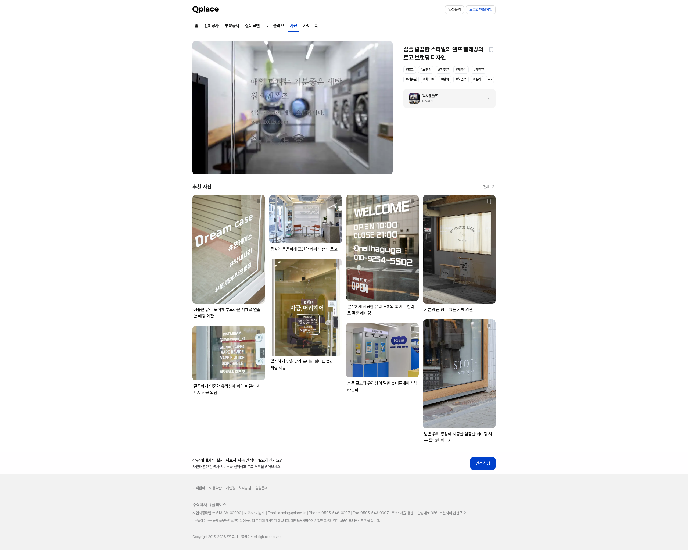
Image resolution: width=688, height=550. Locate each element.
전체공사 (211, 25)
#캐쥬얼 (478, 69)
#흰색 (445, 79)
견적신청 (483, 463)
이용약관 (215, 488)
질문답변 (252, 25)
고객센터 (198, 488)
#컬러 (477, 79)
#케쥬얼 (411, 79)
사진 (293, 25)
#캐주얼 (443, 69)
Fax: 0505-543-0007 (371, 513)
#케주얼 (461, 69)
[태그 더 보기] (490, 79)
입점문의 (454, 9)
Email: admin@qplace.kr (287, 513)
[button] (491, 49)
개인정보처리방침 (238, 488)
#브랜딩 (426, 69)
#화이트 (428, 79)
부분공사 (232, 25)
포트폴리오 (275, 25)
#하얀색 (461, 79)
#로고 (410, 69)
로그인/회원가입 (480, 9)
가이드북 (310, 25)
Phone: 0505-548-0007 (329, 513)
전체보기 (489, 187)
